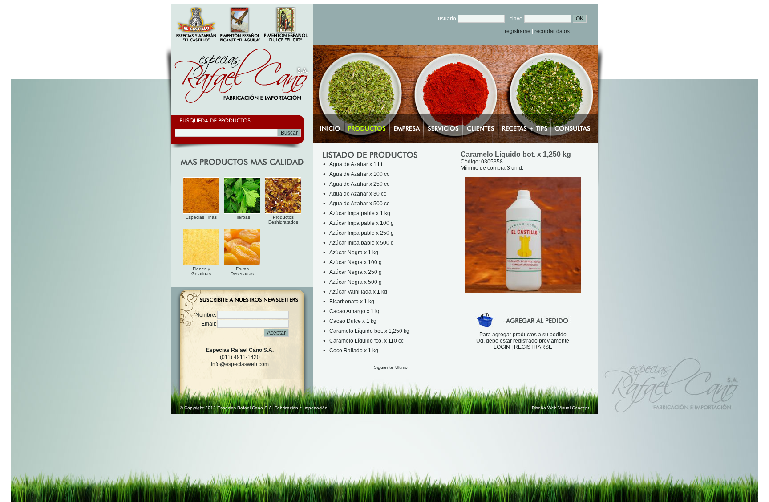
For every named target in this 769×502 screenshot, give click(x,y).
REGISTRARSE (533, 347)
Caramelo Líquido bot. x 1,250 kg (369, 331)
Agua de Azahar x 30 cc (357, 194)
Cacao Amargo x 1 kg (355, 311)
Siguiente (383, 367)
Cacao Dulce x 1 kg (352, 321)
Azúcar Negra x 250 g (355, 272)
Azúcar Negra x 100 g (355, 262)
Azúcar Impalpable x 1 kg (359, 213)
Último (401, 367)
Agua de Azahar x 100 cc (359, 174)
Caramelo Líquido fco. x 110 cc (366, 341)
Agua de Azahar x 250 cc (359, 184)
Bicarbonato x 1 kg (351, 301)
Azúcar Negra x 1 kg (353, 252)
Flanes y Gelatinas (201, 271)
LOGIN (502, 347)
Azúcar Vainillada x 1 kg (358, 292)
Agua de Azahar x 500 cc (359, 203)
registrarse (517, 31)
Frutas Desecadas (242, 271)
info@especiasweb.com (240, 364)
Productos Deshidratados (283, 219)
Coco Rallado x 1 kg (353, 350)
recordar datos (552, 31)
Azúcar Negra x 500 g (355, 282)
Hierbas (242, 217)
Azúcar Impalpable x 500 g (361, 243)
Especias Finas (201, 217)
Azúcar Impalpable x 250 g (361, 233)
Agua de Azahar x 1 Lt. (356, 164)
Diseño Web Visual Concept (560, 407)
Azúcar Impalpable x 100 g (361, 223)
